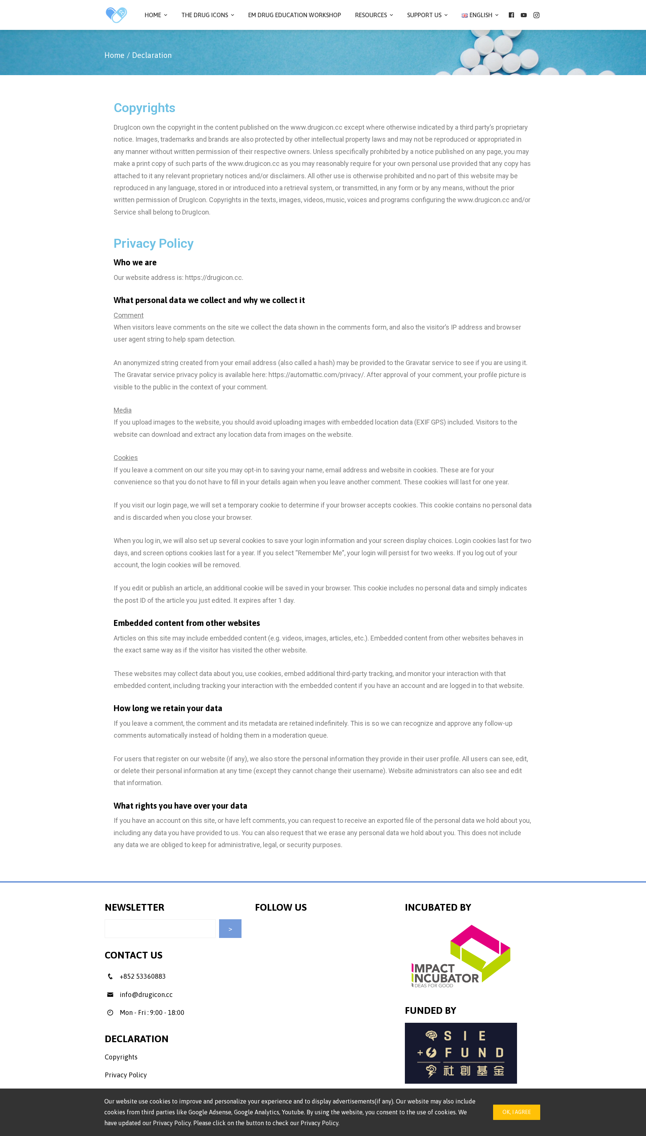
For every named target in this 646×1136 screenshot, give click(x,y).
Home (153, 15)
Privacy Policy (126, 1075)
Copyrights (121, 1057)
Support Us (424, 15)
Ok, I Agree (516, 1112)
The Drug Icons (204, 15)
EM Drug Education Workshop (294, 15)
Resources (371, 15)
